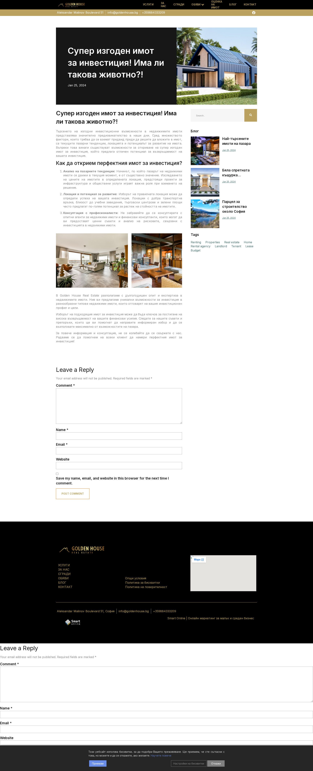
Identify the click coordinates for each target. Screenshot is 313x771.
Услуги (148, 4)
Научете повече (161, 755)
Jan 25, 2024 (229, 150)
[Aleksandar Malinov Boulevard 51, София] (85, 611)
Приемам (98, 763)
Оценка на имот (216, 4)
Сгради (178, 4)
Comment (65, 385)
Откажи (216, 763)
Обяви (196, 4)
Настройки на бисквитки (188, 763)
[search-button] (250, 115)
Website (62, 459)
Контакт (250, 4)
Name (62, 430)
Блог (233, 4)
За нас (163, 4)
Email (62, 444)
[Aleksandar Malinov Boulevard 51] (80, 12)
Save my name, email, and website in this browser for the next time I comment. (112, 480)
